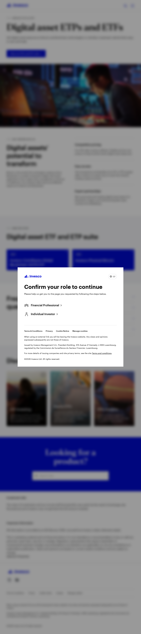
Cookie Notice (62, 331)
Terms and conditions (102, 353)
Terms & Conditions (33, 331)
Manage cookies (80, 331)
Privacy (49, 331)
